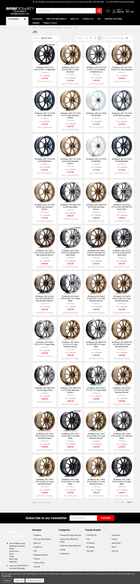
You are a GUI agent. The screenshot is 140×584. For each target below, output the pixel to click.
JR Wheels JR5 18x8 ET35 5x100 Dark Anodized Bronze (96, 207)
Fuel (88, 539)
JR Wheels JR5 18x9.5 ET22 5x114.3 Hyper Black (45, 343)
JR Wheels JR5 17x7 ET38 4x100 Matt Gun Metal (122, 114)
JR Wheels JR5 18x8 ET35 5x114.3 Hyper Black (44, 389)
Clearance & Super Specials (70, 535)
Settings (7, 580)
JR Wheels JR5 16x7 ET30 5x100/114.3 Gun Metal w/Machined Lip (96, 69)
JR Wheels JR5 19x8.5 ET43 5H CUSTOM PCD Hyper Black (70, 253)
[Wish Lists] (108, 11)
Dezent (114, 539)
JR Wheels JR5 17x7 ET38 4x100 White (96, 114)
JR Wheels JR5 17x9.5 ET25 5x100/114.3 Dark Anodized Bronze (45, 436)
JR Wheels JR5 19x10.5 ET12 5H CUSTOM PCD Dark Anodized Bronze (44, 298)
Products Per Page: (116, 38)
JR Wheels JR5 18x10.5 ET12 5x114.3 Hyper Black (96, 389)
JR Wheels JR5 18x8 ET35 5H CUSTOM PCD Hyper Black (96, 344)
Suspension (64, 554)
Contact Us (88, 19)
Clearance (37, 19)
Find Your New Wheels (56, 19)
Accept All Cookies (34, 580)
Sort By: (37, 38)
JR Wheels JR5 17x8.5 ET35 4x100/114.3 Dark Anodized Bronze (96, 481)
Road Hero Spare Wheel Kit (70, 546)
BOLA (114, 547)
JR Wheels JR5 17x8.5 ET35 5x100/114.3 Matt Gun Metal (121, 436)
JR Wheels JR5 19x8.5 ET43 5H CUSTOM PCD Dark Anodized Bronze (96, 253)
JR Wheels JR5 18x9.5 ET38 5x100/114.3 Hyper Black (70, 298)
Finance (36, 23)
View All (115, 551)
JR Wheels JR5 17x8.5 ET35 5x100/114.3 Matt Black (70, 481)
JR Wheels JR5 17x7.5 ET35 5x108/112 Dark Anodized (70, 69)
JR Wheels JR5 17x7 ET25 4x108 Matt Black (122, 160)
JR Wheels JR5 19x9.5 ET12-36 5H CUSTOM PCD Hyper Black (121, 207)
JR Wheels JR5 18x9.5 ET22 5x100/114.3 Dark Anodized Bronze (122, 298)
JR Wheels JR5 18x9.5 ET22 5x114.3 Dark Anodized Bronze (70, 344)
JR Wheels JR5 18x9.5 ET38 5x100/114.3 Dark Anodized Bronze (96, 298)
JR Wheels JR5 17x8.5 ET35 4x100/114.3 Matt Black (122, 481)
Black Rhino (116, 543)
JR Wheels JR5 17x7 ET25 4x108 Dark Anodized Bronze (44, 207)
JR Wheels (91, 543)
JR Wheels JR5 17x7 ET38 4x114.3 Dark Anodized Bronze (70, 115)
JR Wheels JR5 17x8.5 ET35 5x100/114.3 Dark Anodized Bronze (45, 481)
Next (129, 502)
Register (120, 12)
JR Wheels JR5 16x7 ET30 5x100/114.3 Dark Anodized (122, 68)
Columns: (80, 38)
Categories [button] (13, 19)
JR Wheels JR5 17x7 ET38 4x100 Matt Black (44, 160)
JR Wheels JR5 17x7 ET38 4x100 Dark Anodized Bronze (70, 161)
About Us (74, 19)
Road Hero (116, 535)
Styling (62, 550)
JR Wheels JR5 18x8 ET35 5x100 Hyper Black (70, 206)
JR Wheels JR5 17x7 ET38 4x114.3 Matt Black (44, 114)
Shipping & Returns (113, 19)
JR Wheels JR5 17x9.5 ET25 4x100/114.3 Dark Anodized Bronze (96, 436)
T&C (99, 19)
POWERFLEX (92, 535)
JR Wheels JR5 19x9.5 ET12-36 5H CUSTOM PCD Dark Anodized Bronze (44, 253)
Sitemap (37, 567)
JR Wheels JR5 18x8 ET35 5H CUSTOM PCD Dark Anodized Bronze (122, 344)
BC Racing (90, 547)
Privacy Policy (50, 23)
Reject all (19, 580)
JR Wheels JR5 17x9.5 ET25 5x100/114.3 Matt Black (70, 436)
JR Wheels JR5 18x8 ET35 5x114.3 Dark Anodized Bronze (70, 390)
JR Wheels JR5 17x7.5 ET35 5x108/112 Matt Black (44, 68)
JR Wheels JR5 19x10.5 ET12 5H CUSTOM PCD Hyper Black (122, 253)
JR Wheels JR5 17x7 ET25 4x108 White (96, 160)
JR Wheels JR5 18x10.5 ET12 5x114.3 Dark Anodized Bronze (122, 390)
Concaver (90, 551)
